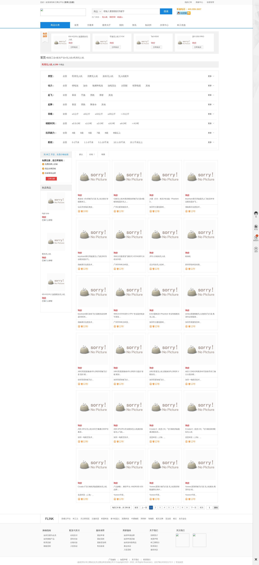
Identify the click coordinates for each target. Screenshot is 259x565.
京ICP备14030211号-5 (163, 562)
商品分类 (55, 25)
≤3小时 (111, 123)
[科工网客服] (184, 12)
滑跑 (92, 95)
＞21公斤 (125, 114)
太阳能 (124, 85)
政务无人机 (108, 76)
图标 (256, 559)
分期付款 (73, 542)
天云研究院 (84, 519)
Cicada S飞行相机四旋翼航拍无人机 (92, 487)
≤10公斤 (99, 114)
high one (45, 213)
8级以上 (117, 133)
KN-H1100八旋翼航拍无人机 (53, 294)
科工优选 (181, 25)
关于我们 (135, 560)
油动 (85, 85)
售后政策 (100, 546)
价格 (92, 154)
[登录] (66, 2)
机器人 (120, 17)
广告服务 (112, 560)
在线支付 (73, 535)
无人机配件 (123, 76)
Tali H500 (155, 37)
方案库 (90, 25)
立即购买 (74, 47)
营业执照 (179, 562)
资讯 (134, 25)
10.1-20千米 (119, 142)
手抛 (83, 95)
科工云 (75, 519)
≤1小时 (88, 123)
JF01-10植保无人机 (157, 256)
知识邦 (148, 25)
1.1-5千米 (88, 142)
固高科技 (125, 519)
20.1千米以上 (136, 142)
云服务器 (95, 519)
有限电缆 (136, 85)
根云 (175, 519)
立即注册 (51, 179)
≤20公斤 (112, 114)
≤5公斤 (86, 114)
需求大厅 (106, 25)
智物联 (151, 519)
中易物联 (134, 519)
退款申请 (100, 535)
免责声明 (154, 539)
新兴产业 (61, 58)
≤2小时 (100, 123)
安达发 (168, 519)
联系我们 (154, 546)
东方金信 (182, 519)
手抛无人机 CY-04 (117, 37)
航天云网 (159, 519)
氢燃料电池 (97, 85)
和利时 (143, 519)
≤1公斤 (75, 114)
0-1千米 (75, 142)
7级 (98, 133)
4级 (73, 133)
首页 (76, 25)
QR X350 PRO (198, 37)
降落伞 (93, 104)
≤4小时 (123, 123)
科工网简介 (155, 542)
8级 (106, 133)
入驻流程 (127, 550)
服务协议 (154, 550)
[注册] (71, 2)
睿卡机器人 (115, 519)
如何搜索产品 (49, 539)
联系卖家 (47, 542)
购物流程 (47, 546)
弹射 (101, 95)
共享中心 (164, 25)
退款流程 (100, 539)
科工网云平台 (58, 2)
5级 (81, 133)
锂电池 (75, 85)
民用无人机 (79, 58)
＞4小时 (135, 123)
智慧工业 (51, 58)
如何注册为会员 (50, 535)
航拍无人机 (46, 254)
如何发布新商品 (130, 542)
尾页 (201, 508)
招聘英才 (154, 535)
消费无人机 (92, 76)
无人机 (104, 17)
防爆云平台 (66, 519)
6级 (90, 133)
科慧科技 (104, 519)
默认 (81, 154)
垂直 (74, 95)
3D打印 (112, 17)
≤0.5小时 (76, 123)
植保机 (188, 256)
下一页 (193, 508)
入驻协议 (73, 546)
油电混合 (112, 85)
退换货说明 (101, 542)
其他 (148, 85)
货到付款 (73, 539)
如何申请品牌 (129, 535)
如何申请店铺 (129, 539)
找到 (121, 25)
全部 (65, 76)
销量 (103, 154)
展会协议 (127, 546)
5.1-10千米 (103, 142)
